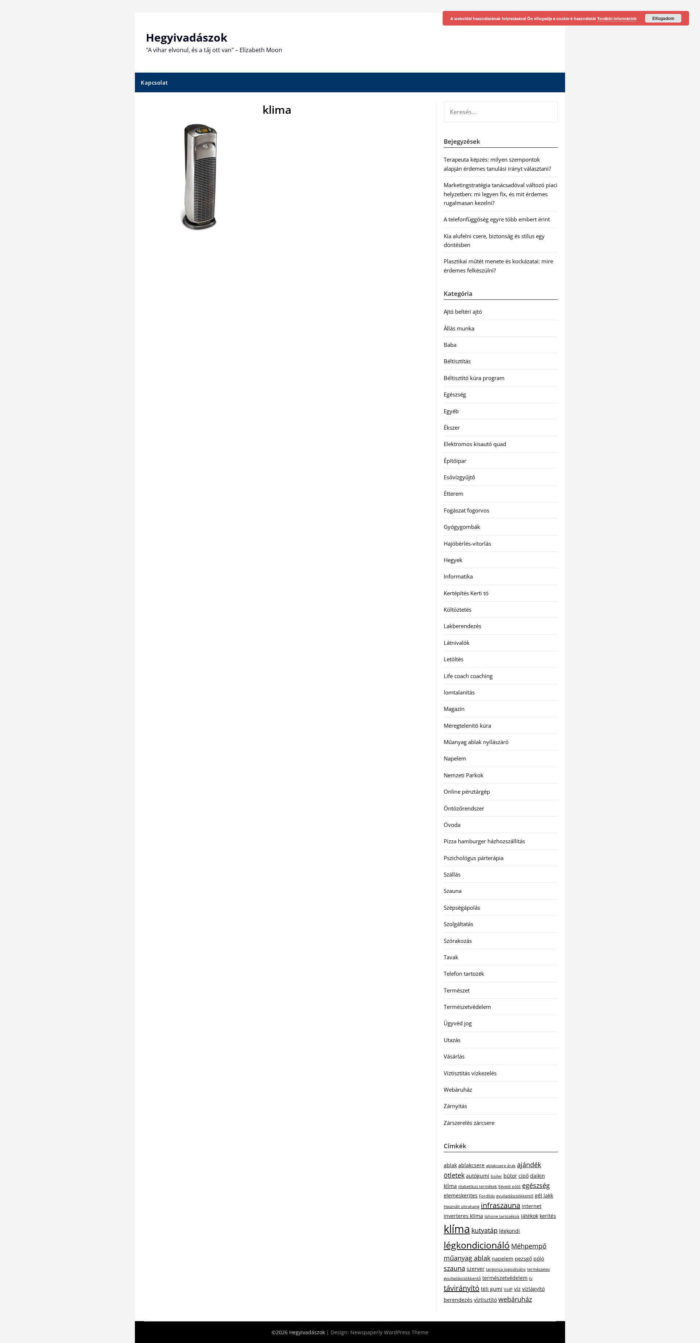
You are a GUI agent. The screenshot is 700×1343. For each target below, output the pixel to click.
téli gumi (491, 1288)
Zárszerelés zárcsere (469, 1122)
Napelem (455, 758)
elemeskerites (461, 1195)
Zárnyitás (455, 1106)
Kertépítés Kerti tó (466, 593)
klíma (457, 1229)
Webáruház (458, 1089)
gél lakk (544, 1195)
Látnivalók (457, 642)
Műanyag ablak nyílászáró (476, 742)
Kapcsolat (154, 82)
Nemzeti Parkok (463, 775)
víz (517, 1288)
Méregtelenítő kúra (467, 725)
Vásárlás (454, 1056)
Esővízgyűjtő (459, 477)
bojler (496, 1176)
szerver (476, 1268)
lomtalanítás (459, 692)
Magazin (454, 708)
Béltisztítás (457, 361)
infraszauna (500, 1205)
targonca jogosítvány (506, 1269)
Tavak (451, 957)
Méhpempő (529, 1246)
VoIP (508, 1289)
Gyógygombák (462, 526)
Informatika (458, 576)
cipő (523, 1175)
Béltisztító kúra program (474, 378)
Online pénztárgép (467, 791)
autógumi (477, 1175)
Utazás (452, 1040)
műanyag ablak (467, 1258)
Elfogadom (663, 18)
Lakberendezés (462, 626)
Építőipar (455, 460)
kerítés (548, 1215)
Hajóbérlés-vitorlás (467, 543)
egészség (536, 1185)
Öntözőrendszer (464, 808)
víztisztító (485, 1299)
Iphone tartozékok (502, 1216)
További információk (617, 18)
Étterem (453, 493)
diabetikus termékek (477, 1186)
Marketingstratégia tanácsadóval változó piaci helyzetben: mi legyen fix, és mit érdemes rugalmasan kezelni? (500, 193)
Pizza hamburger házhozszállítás (484, 841)
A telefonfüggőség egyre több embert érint (497, 219)
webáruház (515, 1299)
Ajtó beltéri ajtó (463, 311)
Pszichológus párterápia (473, 858)
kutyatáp (484, 1230)
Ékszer (452, 427)
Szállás (452, 874)
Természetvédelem (467, 1006)
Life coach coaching (468, 676)
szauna (454, 1268)
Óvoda (452, 824)
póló (538, 1258)
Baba (450, 344)
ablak (450, 1165)
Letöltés (453, 659)
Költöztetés (457, 609)
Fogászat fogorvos (466, 510)
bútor (510, 1175)
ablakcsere (471, 1165)
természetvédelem (505, 1277)
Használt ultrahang (461, 1206)
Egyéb (451, 411)
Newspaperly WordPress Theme (389, 1332)
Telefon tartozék (464, 973)
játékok (529, 1215)
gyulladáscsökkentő (514, 1196)
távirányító (461, 1288)
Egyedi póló (509, 1186)
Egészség (455, 394)
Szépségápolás (462, 907)
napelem (502, 1258)
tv (531, 1278)
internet (531, 1206)
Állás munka (459, 328)
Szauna (453, 890)
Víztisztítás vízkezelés (470, 1073)
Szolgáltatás (458, 924)
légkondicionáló (477, 1245)
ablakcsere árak (501, 1165)
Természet (457, 990)
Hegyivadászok (187, 37)
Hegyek (453, 560)
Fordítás (487, 1196)
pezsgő (523, 1258)
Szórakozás (458, 940)
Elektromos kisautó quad (475, 444)
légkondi (509, 1230)
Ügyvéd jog (458, 1023)
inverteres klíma (463, 1215)
